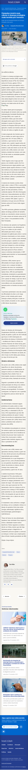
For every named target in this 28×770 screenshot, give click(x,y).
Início (3, 8)
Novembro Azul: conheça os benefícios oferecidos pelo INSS (13, 695)
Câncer (18, 552)
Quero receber (14, 323)
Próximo (21, 596)
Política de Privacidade (6, 763)
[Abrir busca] (25, 2)
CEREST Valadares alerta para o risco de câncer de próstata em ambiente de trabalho (13, 629)
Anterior (7, 596)
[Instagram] (5, 584)
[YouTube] (3, 731)
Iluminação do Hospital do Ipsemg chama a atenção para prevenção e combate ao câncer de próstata (14, 663)
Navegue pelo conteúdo (9, 59)
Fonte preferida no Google (11, 726)
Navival (24, 766)
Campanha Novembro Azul (10, 8)
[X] (8, 584)
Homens (4, 555)
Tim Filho (7, 26)
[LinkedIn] (11, 584)
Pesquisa (10, 555)
